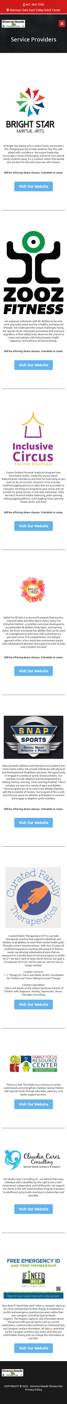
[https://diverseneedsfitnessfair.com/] (13, 24)
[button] (62, 24)
